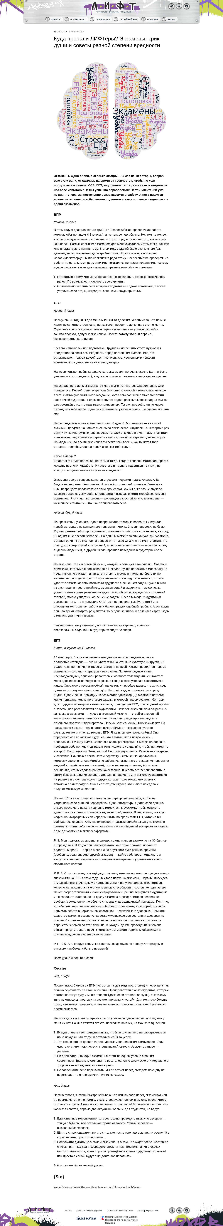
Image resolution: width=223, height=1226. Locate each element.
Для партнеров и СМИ (148, 1210)
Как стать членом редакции (89, 1210)
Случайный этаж (129, 19)
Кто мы (171, 19)
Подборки (152, 19)
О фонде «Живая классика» (120, 1210)
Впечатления (77, 19)
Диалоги (55, 19)
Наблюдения (103, 19)
